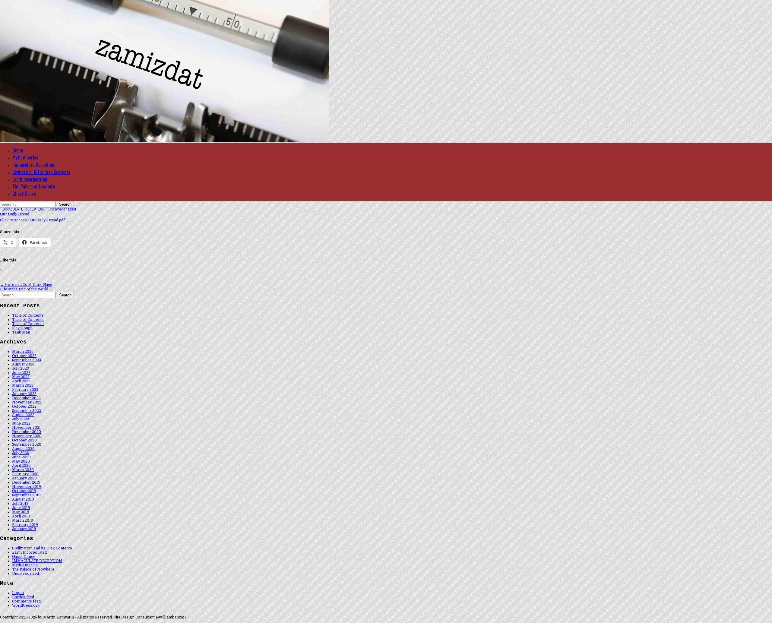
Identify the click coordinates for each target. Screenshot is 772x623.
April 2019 (21, 516)
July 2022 (20, 419)
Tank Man (21, 332)
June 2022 (21, 423)
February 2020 (25, 474)
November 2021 (26, 427)
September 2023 (26, 360)
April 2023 (21, 381)
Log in (18, 593)
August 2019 (23, 499)
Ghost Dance (24, 193)
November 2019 (26, 487)
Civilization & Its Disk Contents (41, 172)
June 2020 (21, 457)
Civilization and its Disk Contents (42, 548)
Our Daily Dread (14, 214)
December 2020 (26, 432)
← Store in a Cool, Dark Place (26, 285)
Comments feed (26, 601)
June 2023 (21, 373)
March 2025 (22, 351)
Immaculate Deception (33, 164)
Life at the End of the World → (26, 289)
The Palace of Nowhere (33, 186)
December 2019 (26, 482)
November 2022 (26, 402)
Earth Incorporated (29, 179)
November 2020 (27, 436)
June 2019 (21, 508)
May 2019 (20, 512)
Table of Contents (28, 315)
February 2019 (25, 525)
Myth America (25, 157)
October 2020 (24, 440)
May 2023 (21, 377)
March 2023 (22, 385)
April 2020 (21, 465)
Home (17, 150)
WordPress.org (26, 605)
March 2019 (22, 520)
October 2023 (24, 356)
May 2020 (21, 461)
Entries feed (23, 597)
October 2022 (24, 406)
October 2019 (24, 491)
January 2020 (24, 478)
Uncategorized (62, 209)
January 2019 (24, 529)
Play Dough (22, 328)
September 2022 (26, 411)
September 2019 (26, 495)
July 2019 (20, 503)
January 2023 (24, 394)
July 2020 (20, 453)
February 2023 (25, 389)
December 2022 (26, 398)
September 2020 (26, 444)
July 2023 (20, 368)
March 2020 (23, 470)
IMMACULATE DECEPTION (23, 209)
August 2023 (23, 364)
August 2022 (23, 415)
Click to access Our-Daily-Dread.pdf (32, 220)
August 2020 (23, 449)
